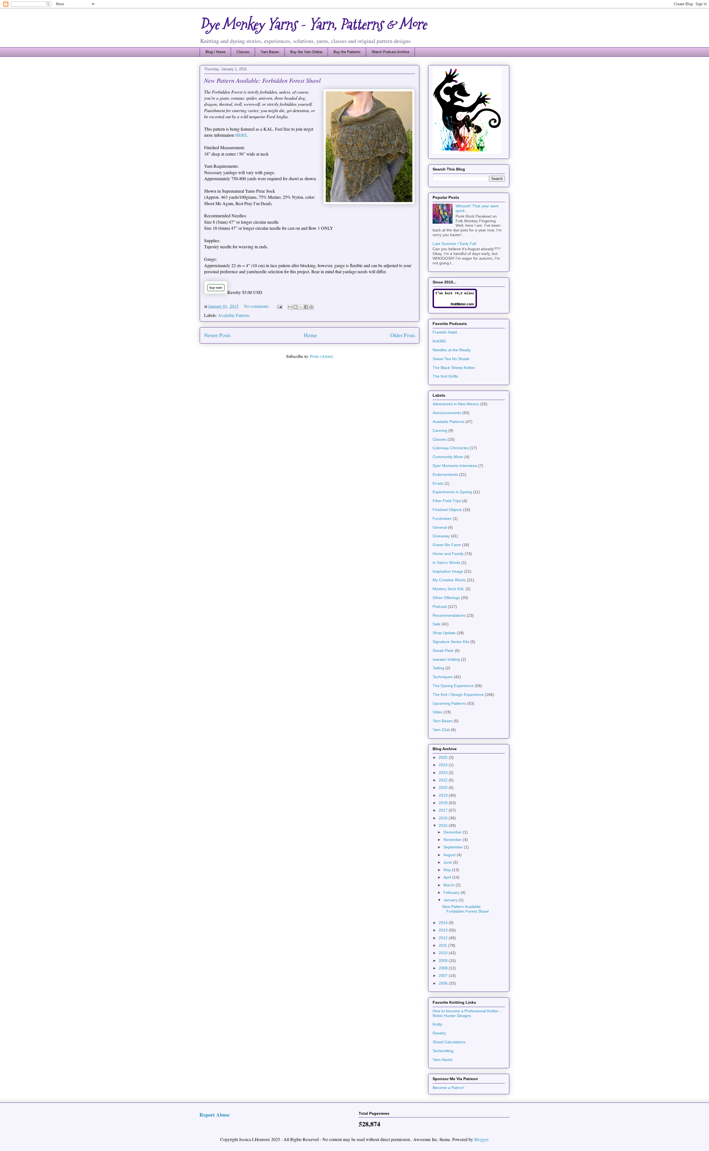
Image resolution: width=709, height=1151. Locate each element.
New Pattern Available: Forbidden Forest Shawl (262, 80)
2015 (444, 825)
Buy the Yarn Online (306, 52)
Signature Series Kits (451, 641)
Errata (438, 483)
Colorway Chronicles (451, 448)
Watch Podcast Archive (390, 52)
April (447, 877)
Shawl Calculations (449, 1042)
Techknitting (443, 1051)
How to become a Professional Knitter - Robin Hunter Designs (467, 1013)
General (440, 527)
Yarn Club (441, 729)
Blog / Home (215, 52)
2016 (444, 818)
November (453, 839)
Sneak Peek (443, 650)
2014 (444, 922)
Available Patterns (234, 315)
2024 (444, 765)
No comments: (257, 306)
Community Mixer (448, 457)
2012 (444, 938)
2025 (444, 757)
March (449, 885)
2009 (444, 960)
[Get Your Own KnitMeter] (455, 306)
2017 (444, 810)
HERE (241, 135)
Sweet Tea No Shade (451, 359)
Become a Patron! (448, 1087)
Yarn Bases (270, 52)
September (453, 847)
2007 (444, 975)
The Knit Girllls (445, 376)
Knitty (437, 1024)
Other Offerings (446, 597)
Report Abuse (214, 1114)
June (448, 862)
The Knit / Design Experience (458, 694)
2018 (444, 803)
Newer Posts (217, 335)
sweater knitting (446, 659)
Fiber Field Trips (447, 501)
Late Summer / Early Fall (454, 243)
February (452, 892)
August (450, 855)
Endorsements (445, 474)
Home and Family (448, 553)
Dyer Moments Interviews (455, 465)
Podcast (440, 606)
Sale (436, 624)
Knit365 (439, 341)
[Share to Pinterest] (311, 307)
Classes (243, 52)
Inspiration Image (448, 571)
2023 (444, 772)
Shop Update (444, 633)
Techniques (443, 677)
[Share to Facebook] (306, 307)
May (447, 870)
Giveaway (441, 536)
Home (310, 335)
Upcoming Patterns (449, 703)
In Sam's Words (446, 562)
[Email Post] (279, 306)
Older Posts (402, 335)
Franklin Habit (445, 332)
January (451, 900)
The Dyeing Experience (453, 685)
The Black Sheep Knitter (454, 367)
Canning (440, 430)
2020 (444, 787)
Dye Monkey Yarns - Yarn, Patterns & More (313, 24)
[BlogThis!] (295, 307)
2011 (443, 945)
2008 (444, 968)
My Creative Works (449, 580)
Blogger (481, 1139)
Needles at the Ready (452, 350)
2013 (444, 930)
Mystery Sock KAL (448, 589)
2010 (444, 953)
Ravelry (439, 1033)
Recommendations (449, 615)
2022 (444, 780)
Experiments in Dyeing (452, 492)
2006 (444, 983)
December (453, 832)
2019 (444, 795)
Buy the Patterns (347, 52)
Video (438, 712)
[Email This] (290, 307)
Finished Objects (447, 509)
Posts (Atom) (321, 356)
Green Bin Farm (447, 545)
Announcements (447, 413)
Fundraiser (442, 518)
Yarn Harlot (442, 1059)
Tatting (438, 668)
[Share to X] (301, 307)
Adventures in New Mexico (456, 404)
